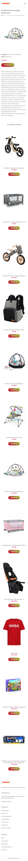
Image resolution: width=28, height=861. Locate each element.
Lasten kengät (5, 810)
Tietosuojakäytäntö (6, 847)
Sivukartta (4, 849)
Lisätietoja (7, 65)
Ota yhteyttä (4, 841)
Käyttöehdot (4, 844)
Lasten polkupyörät (6, 816)
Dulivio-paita (14, 653)
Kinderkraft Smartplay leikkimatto (14, 491)
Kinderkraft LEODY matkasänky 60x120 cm (14, 545)
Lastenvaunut (4, 822)
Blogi (2, 838)
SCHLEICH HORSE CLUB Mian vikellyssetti (14, 707)
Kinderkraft (18, 54)
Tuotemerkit (11, 54)
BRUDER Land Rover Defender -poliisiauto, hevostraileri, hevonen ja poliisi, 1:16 (14, 761)
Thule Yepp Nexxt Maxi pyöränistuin (14, 599)
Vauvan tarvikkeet (6, 828)
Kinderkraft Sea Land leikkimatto (14, 383)
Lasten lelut (4, 813)
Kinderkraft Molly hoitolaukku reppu (14, 330)
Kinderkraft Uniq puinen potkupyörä (14, 168)
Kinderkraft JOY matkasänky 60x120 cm (14, 222)
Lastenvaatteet (5, 819)
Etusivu (3, 15)
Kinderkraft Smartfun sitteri (14, 437)
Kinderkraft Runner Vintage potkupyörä (14, 276)
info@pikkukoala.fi (6, 801)
